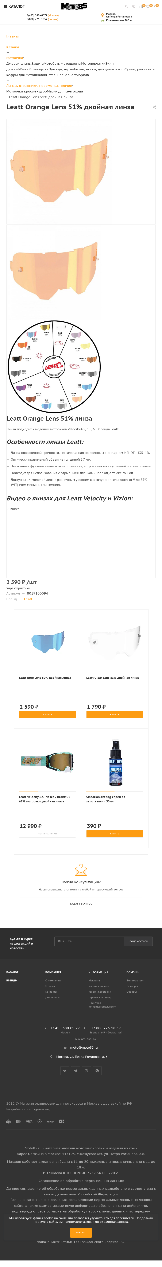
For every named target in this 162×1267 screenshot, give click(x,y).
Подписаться (139, 941)
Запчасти (71, 75)
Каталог (12, 972)
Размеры (132, 986)
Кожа (24, 69)
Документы (52, 997)
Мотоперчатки (93, 63)
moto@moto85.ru (84, 1047)
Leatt (28, 599)
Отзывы (50, 986)
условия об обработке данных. (105, 1222)
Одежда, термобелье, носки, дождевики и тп (87, 69)
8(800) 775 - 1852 (42, 19)
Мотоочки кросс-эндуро (26, 91)
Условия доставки (100, 991)
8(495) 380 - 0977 (43, 15)
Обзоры (132, 991)
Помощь (133, 972)
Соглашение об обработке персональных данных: (81, 1181)
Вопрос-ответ (135, 980)
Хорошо (81, 1232)
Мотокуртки (38, 69)
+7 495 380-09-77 (65, 1028)
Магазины (95, 980)
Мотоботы (52, 63)
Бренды (12, 980)
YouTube (86, 1070)
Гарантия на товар (100, 997)
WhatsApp (97, 1070)
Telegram (75, 1070)
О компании (53, 980)
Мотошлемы (71, 63)
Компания (53, 972)
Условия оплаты (99, 986)
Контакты (51, 991)
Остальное (55, 75)
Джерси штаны (18, 63)
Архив (84, 75)
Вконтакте (64, 1070)
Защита (37, 63)
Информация (99, 972)
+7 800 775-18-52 (106, 1028)
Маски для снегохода (65, 91)
